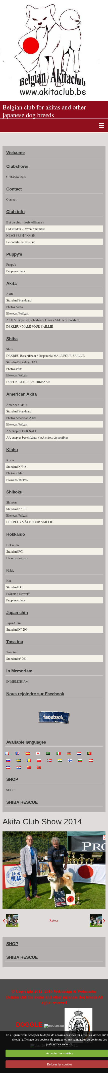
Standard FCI (14, 551)
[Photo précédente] (10, 920)
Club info (15, 211)
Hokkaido (15, 534)
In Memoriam (19, 671)
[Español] (29, 752)
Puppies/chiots (15, 271)
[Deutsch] (70, 752)
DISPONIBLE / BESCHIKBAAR (28, 381)
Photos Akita (14, 306)
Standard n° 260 (16, 658)
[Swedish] (20, 759)
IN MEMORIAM (17, 681)
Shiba (12, 338)
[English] (18, 752)
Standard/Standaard (18, 300)
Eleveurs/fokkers (17, 375)
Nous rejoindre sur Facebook (35, 694)
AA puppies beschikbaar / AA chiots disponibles (37, 437)
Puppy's (14, 254)
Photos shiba (14, 368)
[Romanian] (30, 759)
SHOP (12, 779)
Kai (8, 580)
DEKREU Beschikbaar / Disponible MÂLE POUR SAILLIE (45, 355)
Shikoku (14, 492)
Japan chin (17, 612)
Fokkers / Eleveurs (18, 593)
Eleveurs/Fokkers (17, 313)
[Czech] (9, 766)
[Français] (8, 752)
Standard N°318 (16, 466)
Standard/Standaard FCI (21, 362)
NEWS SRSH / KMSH (20, 235)
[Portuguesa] (90, 752)
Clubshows (17, 166)
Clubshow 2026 (16, 176)
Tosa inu (14, 641)
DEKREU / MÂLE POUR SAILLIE (29, 326)
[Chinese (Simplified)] (30, 766)
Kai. (10, 570)
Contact (14, 189)
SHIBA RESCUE (22, 802)
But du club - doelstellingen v (25, 222)
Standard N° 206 (16, 629)
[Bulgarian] (81, 759)
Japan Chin (13, 623)
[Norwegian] (51, 759)
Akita (11, 283)
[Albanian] (40, 766)
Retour (53, 920)
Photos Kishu (14, 473)
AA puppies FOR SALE (21, 431)
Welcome (15, 152)
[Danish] (92, 759)
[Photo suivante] (97, 920)
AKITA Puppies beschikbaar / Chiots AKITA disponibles (42, 320)
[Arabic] (49, 752)
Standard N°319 (16, 509)
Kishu (12, 449)
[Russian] (9, 759)
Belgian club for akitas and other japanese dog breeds (44, 111)
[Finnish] (71, 759)
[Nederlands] (80, 752)
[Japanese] (39, 752)
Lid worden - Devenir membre (25, 228)
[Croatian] (20, 766)
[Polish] (40, 759)
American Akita (21, 394)
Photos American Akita (21, 417)
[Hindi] (61, 759)
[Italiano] (60, 752)
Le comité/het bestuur (20, 242)
